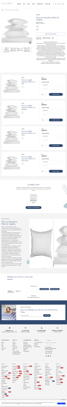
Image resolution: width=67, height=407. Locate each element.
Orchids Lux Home (48, 369)
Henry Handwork (26, 372)
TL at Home (58, 382)
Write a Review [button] (55, 289)
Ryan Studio (47, 384)
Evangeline (14, 380)
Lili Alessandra (36, 377)
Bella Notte (3, 381)
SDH (57, 369)
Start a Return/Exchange (27, 346)
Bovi (2, 384)
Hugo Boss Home (26, 377)
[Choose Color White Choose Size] (52, 87)
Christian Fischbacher (4, 392)
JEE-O (24, 380)
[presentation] (39, 38)
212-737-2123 (49, 353)
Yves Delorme (58, 384)
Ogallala (38, 14)
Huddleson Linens (26, 376)
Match (35, 378)
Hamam (24, 371)
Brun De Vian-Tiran (5, 388)
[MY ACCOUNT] (61, 3)
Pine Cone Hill (47, 377)
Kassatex (25, 385)
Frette (13, 382)
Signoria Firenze (59, 375)
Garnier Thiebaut (26, 366)
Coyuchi (3, 397)
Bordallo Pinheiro (4, 386)
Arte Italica (3, 380)
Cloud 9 (3, 394)
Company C (4, 395)
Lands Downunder (37, 366)
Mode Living (36, 388)
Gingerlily (25, 367)
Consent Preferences (16, 354)
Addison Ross (4, 367)
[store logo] (7, 4)
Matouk (35, 380)
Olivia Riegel (47, 367)
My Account (25, 342)
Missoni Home (36, 387)
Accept (61, 403)
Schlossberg (58, 367)
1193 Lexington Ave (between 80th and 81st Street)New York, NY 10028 (50, 348)
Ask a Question (39, 22)
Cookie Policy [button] (18, 403)
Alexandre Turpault (5, 370)
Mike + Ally (36, 385)
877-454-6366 (49, 351)
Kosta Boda (25, 388)
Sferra (57, 374)
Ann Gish (3, 376)
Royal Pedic (47, 383)
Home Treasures (26, 374)
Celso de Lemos (4, 389)
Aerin (2, 369)
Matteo (35, 382)
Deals (46, 3)
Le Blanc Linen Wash (37, 369)
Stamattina (58, 379)
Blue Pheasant (4, 383)
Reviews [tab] (10, 291)
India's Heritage (26, 379)
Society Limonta (59, 380)
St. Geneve (58, 377)
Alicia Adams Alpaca (4, 373)
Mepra (35, 383)
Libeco (35, 375)
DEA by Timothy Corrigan (15, 373)
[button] (55, 3)
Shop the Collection (50, 34)
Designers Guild (15, 375)
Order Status (25, 343)
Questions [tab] (18, 291)
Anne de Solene (4, 378)
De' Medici (14, 369)
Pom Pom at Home (48, 378)
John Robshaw (26, 382)
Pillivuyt (46, 375)
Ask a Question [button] (45, 289)
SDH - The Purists (59, 372)
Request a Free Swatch (33, 207)
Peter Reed (47, 372)
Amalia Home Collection (6, 375)
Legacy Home (36, 372)
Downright (14, 377)
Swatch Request (26, 351)
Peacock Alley (47, 370)
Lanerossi (36, 367)
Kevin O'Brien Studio (27, 387)
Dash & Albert (14, 366)
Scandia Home (58, 366)
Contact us (14, 343)
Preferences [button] (39, 403)
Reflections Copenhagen (47, 381)
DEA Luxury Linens (15, 371)
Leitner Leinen (36, 370)
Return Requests (37, 346)
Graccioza (25, 369)
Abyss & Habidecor (5, 366)
